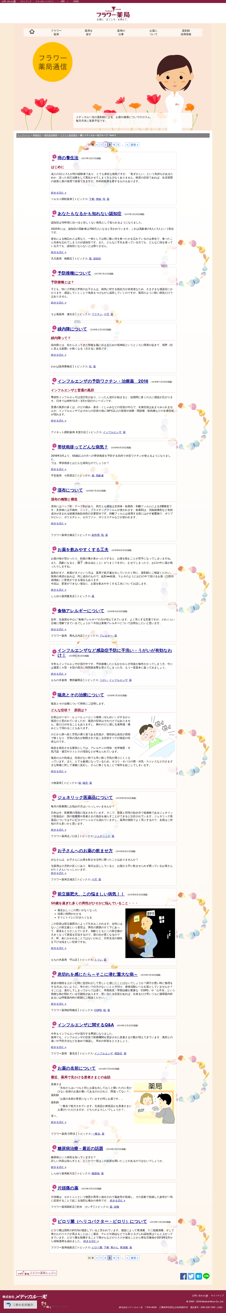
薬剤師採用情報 (186, 32)
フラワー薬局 (56, 32)
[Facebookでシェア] (183, 1276)
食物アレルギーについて (81, 610)
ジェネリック (102, 836)
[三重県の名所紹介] (20, 1305)
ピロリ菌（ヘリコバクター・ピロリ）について (102, 1221)
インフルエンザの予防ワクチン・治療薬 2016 (103, 381)
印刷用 (76, 1)
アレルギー (106, 635)
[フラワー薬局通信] (56, 1305)
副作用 (96, 535)
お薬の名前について (77, 1068)
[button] (32, 32)
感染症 (118, 1053)
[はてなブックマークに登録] (198, 1276)
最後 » (134, 144)
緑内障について (72, 328)
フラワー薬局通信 (68, 135)
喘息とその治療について (81, 694)
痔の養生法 (68, 157)
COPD (98, 1010)
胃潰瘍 (124, 1247)
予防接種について (74, 273)
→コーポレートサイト (44, 1)
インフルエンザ (112, 432)
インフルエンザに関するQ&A (86, 1024)
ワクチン (97, 314)
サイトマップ (25, 1)
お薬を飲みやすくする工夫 (83, 549)
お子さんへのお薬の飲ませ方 (85, 850)
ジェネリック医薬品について (85, 797)
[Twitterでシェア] (191, 1276)
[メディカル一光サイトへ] (24, 1296)
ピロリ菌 (97, 1247)
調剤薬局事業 (50, 135)
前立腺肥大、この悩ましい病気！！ (91, 893)
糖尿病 (96, 1173)
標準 (63, 1)
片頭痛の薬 (68, 1187)
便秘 (98, 199)
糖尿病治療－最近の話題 (80, 1148)
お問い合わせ (7, 1)
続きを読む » (58, 192)
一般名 (96, 1133)
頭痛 (116, 1206)
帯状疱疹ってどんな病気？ (83, 446)
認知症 (97, 258)
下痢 (91, 199)
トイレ (98, 959)
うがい (104, 680)
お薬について (154, 32)
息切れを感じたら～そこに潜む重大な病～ (98, 974)
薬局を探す (89, 32)
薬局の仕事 (121, 32)
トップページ (23, 135)
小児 (106, 314)
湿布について (70, 490)
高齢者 (100, 475)
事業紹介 (37, 135)
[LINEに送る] (206, 1276)
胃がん (114, 1247)
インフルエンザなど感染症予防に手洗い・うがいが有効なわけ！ (115, 653)
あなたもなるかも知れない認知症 (89, 213)
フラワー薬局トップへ (43, 1272)
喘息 (85, 782)
